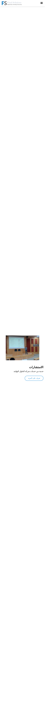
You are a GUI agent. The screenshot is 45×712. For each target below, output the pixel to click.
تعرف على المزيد (34, 378)
